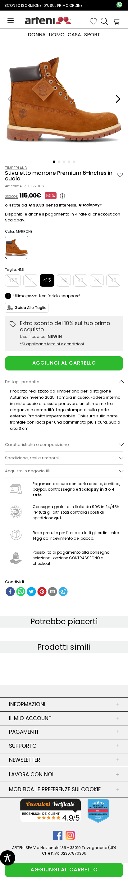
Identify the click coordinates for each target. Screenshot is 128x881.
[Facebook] (59, 838)
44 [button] (97, 280)
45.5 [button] (12, 280)
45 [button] (113, 280)
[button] (54, 162)
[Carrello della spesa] (116, 21)
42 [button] (64, 280)
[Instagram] (70, 838)
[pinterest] (42, 592)
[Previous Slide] (10, 99)
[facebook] (10, 592)
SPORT (92, 35)
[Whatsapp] (119, 5)
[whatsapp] (20, 592)
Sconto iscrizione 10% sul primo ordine (43, 5)
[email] (52, 592)
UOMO (57, 35)
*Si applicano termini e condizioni (52, 344)
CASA (74, 35)
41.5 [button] (47, 280)
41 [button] (30, 280)
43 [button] (80, 280)
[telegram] (63, 592)
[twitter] (31, 592)
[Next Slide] (118, 99)
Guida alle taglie (31, 307)
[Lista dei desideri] (93, 21)
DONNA (37, 35)
